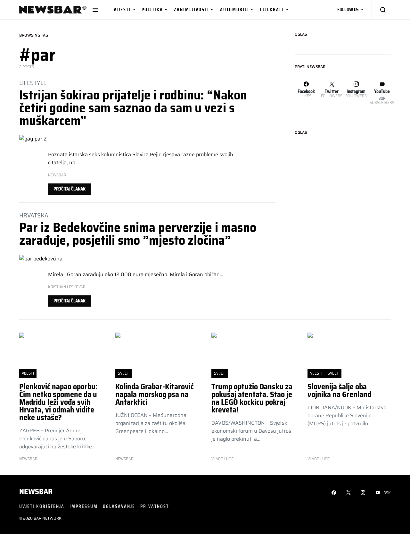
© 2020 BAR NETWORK (40, 518)
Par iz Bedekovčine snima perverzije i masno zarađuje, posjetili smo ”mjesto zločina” (137, 233)
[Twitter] (348, 492)
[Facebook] (334, 492)
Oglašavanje (119, 506)
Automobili (234, 9)
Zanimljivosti (191, 9)
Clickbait (272, 9)
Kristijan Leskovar (67, 287)
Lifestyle (32, 83)
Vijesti (122, 9)
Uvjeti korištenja (41, 506)
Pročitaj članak (69, 188)
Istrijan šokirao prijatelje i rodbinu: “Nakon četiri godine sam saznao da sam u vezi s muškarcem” (133, 108)
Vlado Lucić (222, 459)
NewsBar (57, 175)
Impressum (84, 506)
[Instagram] (363, 492)
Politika (152, 9)
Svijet (123, 373)
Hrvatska (33, 215)
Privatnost (154, 506)
